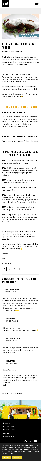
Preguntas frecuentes (9, 436)
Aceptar (6, 457)
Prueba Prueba (10, 319)
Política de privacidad (9, 430)
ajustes (11, 453)
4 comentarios (6, 52)
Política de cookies (8, 426)
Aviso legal (6, 433)
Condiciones (6, 423)
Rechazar (17, 457)
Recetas (13, 52)
